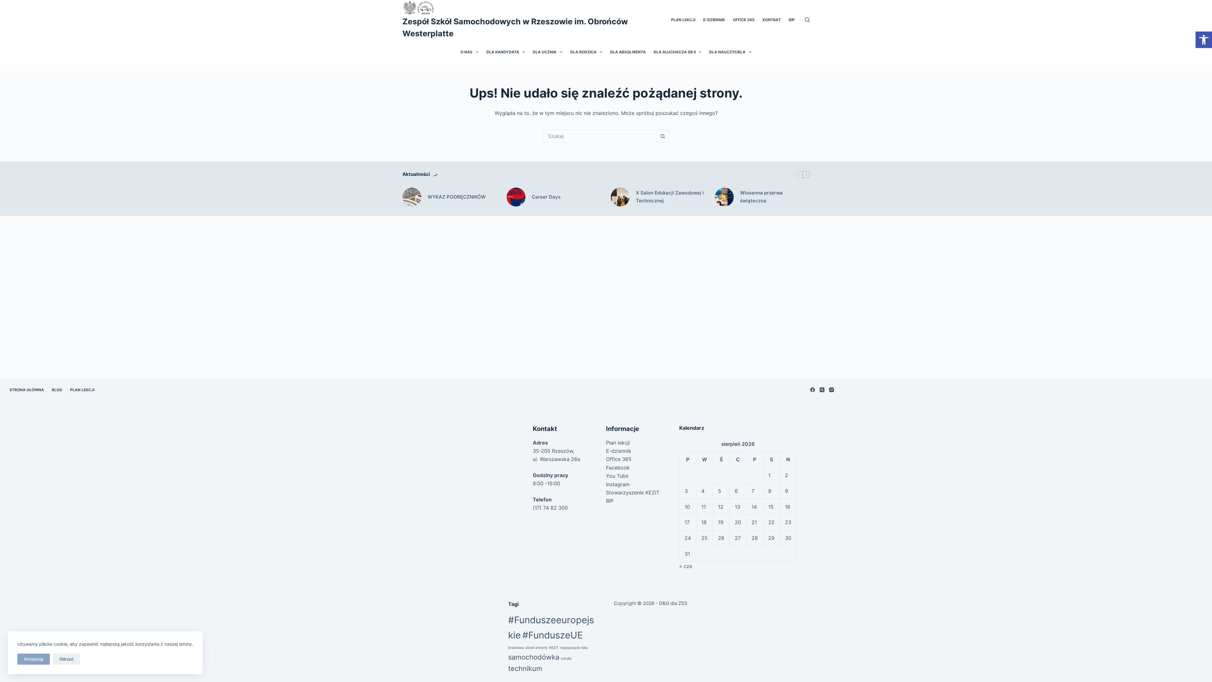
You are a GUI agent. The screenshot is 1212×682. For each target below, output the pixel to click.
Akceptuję (34, 658)
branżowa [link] (516, 648)
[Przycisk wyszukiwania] (662, 136)
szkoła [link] (566, 658)
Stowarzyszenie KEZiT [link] (632, 492)
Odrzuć (66, 658)
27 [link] (738, 538)
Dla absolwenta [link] (628, 52)
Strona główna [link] (26, 389)
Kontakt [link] (772, 19)
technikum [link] (525, 668)
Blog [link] (57, 389)
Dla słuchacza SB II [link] (675, 52)
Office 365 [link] (744, 19)
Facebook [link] (618, 467)
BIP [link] (792, 19)
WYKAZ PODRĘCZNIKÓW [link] (457, 197)
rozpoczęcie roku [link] (574, 648)
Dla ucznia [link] (544, 52)
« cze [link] (685, 566)
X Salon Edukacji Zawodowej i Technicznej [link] (670, 197)
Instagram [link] (618, 484)
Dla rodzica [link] (583, 52)
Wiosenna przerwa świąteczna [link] (761, 197)
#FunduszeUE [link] (552, 635)
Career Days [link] (546, 197)
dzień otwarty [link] (537, 648)
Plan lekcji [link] (683, 19)
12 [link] (720, 507)
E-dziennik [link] (714, 19)
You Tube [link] (617, 476)
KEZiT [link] (554, 648)
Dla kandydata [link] (502, 52)
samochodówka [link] (533, 657)
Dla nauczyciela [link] (727, 52)
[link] (1204, 40)
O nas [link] (466, 52)
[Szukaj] (807, 19)
